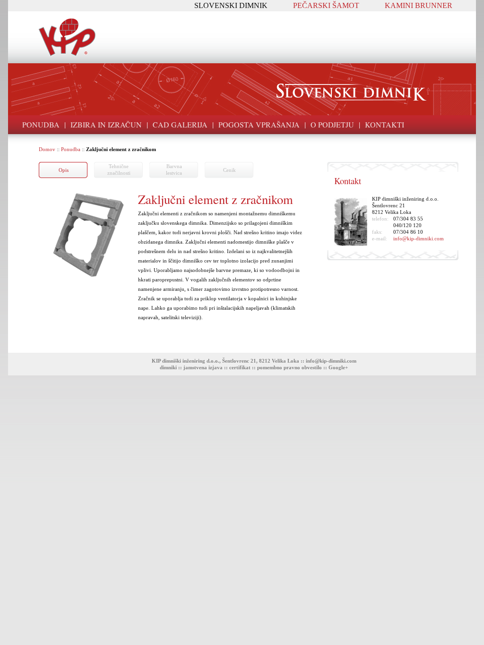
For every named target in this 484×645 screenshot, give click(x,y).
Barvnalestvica (174, 169)
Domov (47, 149)
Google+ (338, 367)
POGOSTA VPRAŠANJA (259, 124)
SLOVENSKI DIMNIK (231, 5)
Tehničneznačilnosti (118, 169)
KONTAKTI (384, 124)
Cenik (229, 170)
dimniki (168, 367)
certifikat (240, 367)
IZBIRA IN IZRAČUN (106, 124)
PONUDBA (41, 124)
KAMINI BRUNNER (418, 5)
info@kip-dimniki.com (418, 238)
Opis (64, 170)
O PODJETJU (332, 124)
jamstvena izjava (203, 367)
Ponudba (70, 149)
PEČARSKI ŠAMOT (326, 5)
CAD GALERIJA (180, 124)
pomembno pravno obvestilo (289, 367)
